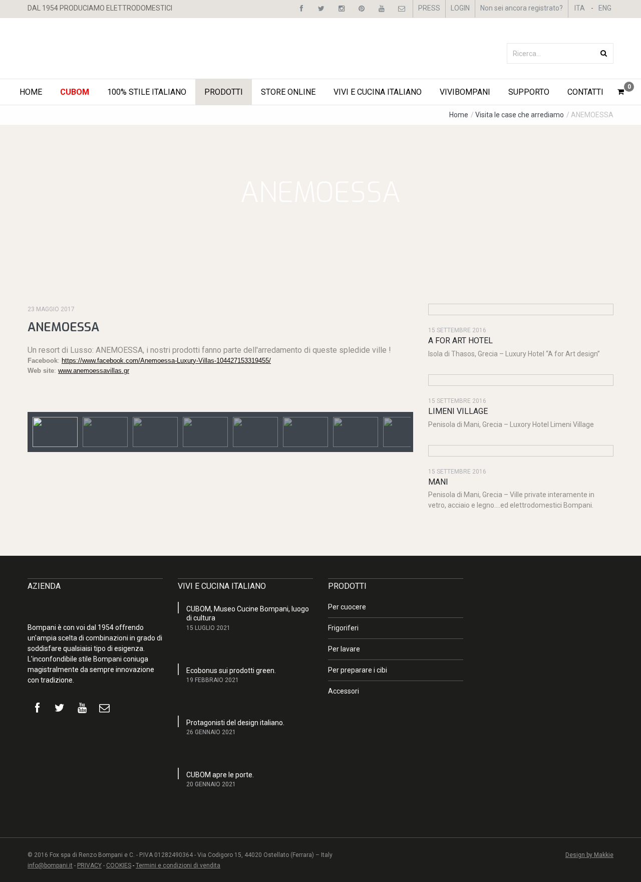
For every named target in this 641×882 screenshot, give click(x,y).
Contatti (585, 92)
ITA (579, 8)
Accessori (343, 691)
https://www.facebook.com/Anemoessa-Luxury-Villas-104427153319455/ (166, 360)
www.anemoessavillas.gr (93, 370)
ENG (604, 8)
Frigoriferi (343, 628)
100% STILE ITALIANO (146, 92)
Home (31, 92)
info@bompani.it (50, 865)
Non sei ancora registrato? (521, 8)
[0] (620, 92)
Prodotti (223, 92)
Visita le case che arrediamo (520, 115)
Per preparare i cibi (357, 670)
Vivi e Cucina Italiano (378, 92)
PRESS (429, 8)
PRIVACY (89, 865)
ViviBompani (465, 92)
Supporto (528, 92)
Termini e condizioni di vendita (178, 865)
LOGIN (460, 8)
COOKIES (118, 865)
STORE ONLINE (288, 92)
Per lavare (344, 649)
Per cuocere (347, 607)
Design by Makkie (589, 854)
